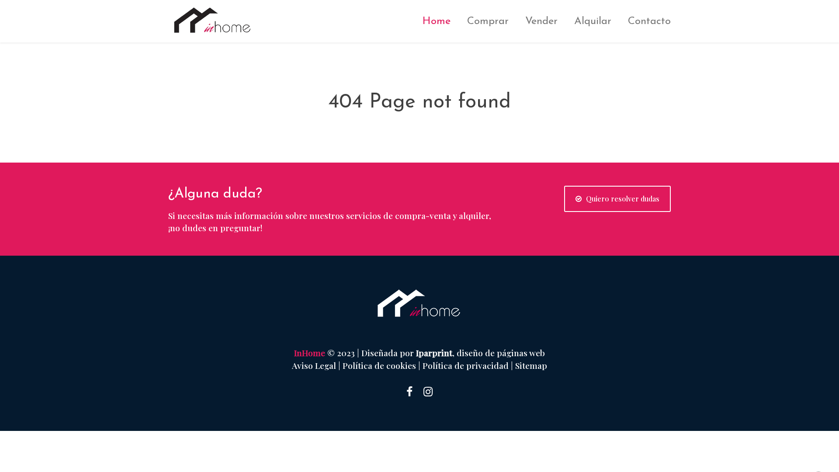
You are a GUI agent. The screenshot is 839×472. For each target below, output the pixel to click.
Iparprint (434, 352)
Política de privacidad (466, 365)
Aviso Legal (314, 365)
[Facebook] (409, 391)
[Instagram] (428, 391)
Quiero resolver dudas (622, 198)
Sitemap (531, 365)
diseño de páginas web (501, 352)
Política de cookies (379, 365)
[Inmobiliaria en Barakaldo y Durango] (222, 20)
